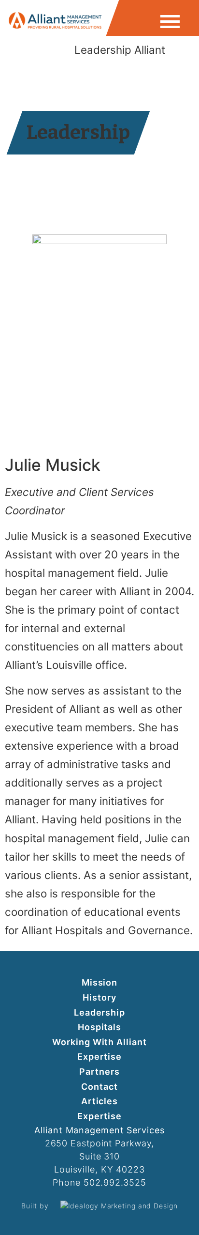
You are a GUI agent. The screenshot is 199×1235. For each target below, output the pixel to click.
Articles (99, 1101)
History (99, 997)
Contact (99, 1086)
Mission (99, 982)
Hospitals (99, 1027)
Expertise (99, 1056)
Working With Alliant (99, 1042)
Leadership (99, 1012)
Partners (99, 1071)
